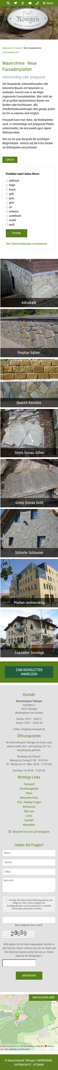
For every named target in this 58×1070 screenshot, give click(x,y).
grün (11, 202)
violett (12, 220)
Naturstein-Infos (29, 797)
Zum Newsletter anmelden (29, 672)
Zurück (10, 159)
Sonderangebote (29, 788)
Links (29, 815)
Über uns (29, 811)
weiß (11, 224)
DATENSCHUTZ (22, 1064)
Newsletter (29, 824)
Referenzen (29, 806)
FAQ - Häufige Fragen (29, 802)
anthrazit (14, 180)
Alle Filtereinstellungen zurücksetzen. (27, 243)
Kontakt (29, 820)
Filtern (16, 233)
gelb (11, 194)
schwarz (14, 211)
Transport (29, 784)
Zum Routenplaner (43, 997)
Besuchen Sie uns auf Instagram (30, 831)
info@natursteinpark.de (33, 729)
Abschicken (29, 975)
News (29, 793)
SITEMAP (38, 1064)
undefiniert (15, 215)
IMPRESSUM (44, 1060)
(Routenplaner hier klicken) (29, 712)
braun (12, 189)
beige (12, 185)
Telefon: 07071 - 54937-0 (29, 719)
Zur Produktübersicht (10, 52)
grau (11, 198)
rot (10, 207)
